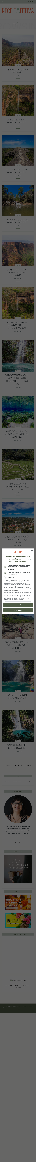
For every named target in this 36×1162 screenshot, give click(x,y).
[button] (18, 577)
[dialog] (18, 581)
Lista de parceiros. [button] (14, 590)
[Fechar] (32, 550)
